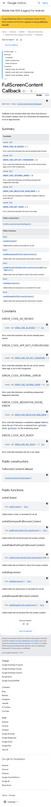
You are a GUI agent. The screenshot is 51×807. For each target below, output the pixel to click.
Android (5, 722)
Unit (5, 237)
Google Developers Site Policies (19, 646)
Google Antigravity (9, 738)
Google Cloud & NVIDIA (10, 681)
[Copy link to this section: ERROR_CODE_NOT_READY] (36, 435)
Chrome (5, 726)
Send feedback (11, 45)
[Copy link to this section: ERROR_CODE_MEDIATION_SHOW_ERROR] (12, 406)
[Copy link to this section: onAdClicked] (18, 497)
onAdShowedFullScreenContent (17, 296)
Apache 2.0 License (32, 643)
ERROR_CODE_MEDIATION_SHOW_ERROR (19, 191)
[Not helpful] (21, 40)
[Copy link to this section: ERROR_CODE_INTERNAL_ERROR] (43, 375)
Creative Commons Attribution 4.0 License (24, 641)
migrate (28, 22)
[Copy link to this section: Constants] (18, 311)
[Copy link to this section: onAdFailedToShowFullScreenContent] (4, 548)
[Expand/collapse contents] (15, 51)
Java (47, 95)
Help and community (35, 32)
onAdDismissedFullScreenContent (19, 254)
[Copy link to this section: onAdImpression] (23, 572)
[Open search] (39, 2)
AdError (7, 270)
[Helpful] (17, 40)
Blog (3, 691)
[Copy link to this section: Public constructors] (30, 461)
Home (4, 32)
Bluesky (5, 695)
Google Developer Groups (12, 669)
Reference (39, 35)
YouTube (5, 711)
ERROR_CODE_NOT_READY (13, 207)
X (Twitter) (6, 707)
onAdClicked (9, 241)
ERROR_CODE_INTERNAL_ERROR (16, 175)
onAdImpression (10, 283)
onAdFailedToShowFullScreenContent (20, 267)
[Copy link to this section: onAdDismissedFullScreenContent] (43, 521)
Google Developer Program (12, 665)
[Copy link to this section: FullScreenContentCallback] (35, 469)
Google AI (5, 781)
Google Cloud (7, 742)
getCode (42, 425)
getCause (12, 428)
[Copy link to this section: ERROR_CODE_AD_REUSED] (36, 319)
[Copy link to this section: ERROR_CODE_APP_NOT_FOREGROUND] (4, 349)
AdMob (21, 3)
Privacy (12, 795)
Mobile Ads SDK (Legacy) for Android (23, 10)
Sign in (45, 3)
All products (6, 785)
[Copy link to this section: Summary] (16, 129)
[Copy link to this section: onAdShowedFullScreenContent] (40, 596)
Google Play (6, 746)
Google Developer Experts (12, 673)
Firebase (5, 730)
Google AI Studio (8, 734)
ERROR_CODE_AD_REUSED (13, 146)
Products (13, 32)
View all (5, 750)
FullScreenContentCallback (29, 104)
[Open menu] (3, 3)
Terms (4, 795)
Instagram (6, 699)
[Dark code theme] (47, 101)
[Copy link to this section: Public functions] (26, 490)
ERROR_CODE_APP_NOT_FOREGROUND (18, 160)
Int (10, 142)
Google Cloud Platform (11, 777)
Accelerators (7, 677)
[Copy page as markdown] (31, 91)
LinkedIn (5, 703)
